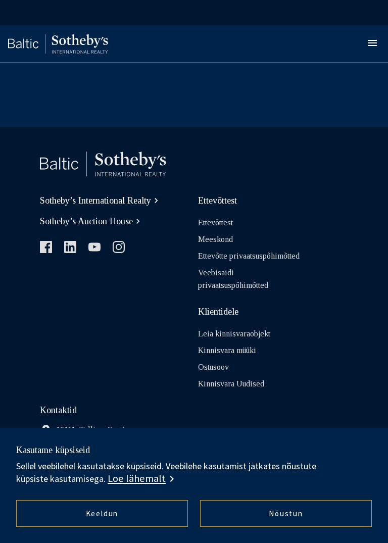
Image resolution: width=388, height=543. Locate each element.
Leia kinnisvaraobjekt (234, 333)
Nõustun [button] (286, 513)
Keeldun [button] (102, 513)
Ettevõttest (215, 222)
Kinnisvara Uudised (231, 383)
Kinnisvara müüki (227, 350)
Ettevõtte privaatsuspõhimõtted (249, 256)
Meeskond (215, 239)
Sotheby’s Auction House (86, 221)
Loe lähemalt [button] (137, 478)
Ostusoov (213, 367)
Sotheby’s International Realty (95, 200)
